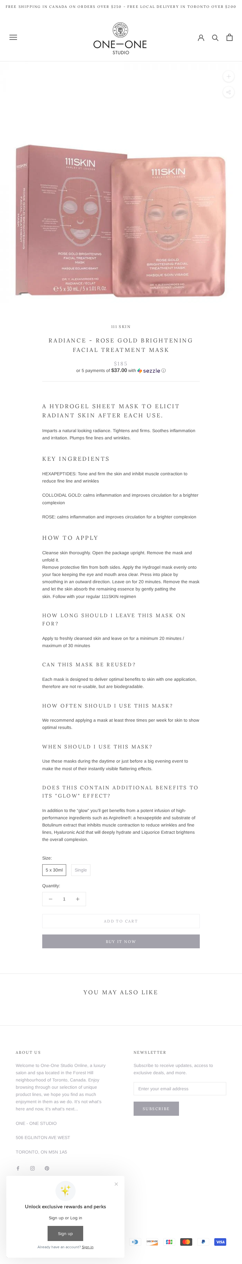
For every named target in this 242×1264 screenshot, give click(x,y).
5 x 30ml (54, 869)
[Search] (215, 37)
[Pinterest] (47, 1168)
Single (81, 869)
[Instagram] (32, 1168)
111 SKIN (121, 326)
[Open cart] (230, 37)
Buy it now (121, 941)
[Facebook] (18, 1168)
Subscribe (156, 1108)
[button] (121, 371)
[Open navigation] (13, 37)
